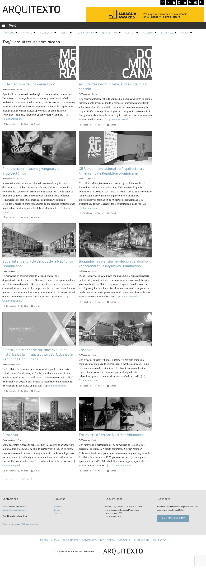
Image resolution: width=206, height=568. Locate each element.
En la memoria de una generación (28, 84)
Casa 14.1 (85, 350)
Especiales (167, 33)
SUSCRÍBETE (70, 540)
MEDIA (55, 540)
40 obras (27, 33)
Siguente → (26, 478)
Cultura (130, 33)
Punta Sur (10, 435)
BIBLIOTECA (107, 540)
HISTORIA (124, 540)
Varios (185, 33)
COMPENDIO (89, 540)
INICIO (44, 540)
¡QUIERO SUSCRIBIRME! (173, 518)
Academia (148, 33)
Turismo (9, 33)
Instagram (58, 513)
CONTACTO (159, 540)
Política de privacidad (29, 523)
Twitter (57, 509)
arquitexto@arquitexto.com (13, 509)
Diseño (64, 33)
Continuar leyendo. (12, 118)
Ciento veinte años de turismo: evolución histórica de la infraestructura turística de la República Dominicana (37, 354)
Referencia (46, 33)
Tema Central (109, 33)
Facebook (58, 506)
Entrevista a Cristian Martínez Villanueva (111, 435)
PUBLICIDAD (141, 540)
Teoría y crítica (85, 33)
